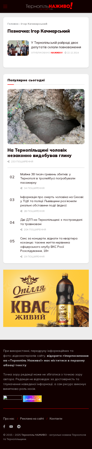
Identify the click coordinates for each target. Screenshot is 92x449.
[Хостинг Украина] (32, 398)
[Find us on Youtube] (11, 426)
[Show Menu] (5, 6)
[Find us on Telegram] (19, 426)
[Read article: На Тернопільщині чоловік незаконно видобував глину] (46, 116)
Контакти (56, 418)
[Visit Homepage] (49, 6)
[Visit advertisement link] (46, 298)
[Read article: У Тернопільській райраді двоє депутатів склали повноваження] (18, 48)
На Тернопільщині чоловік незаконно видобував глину (39, 152)
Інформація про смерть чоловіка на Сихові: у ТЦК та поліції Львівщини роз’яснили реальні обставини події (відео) (52, 201)
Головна (12, 23)
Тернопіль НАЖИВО (34, 434)
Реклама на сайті (32, 418)
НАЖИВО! (56, 52)
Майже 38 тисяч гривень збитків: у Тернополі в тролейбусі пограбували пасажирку (47, 178)
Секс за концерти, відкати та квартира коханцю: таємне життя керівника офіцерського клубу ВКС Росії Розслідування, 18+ (48, 244)
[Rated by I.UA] (12, 398)
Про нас (8, 418)
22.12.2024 (73, 52)
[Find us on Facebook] (4, 426)
